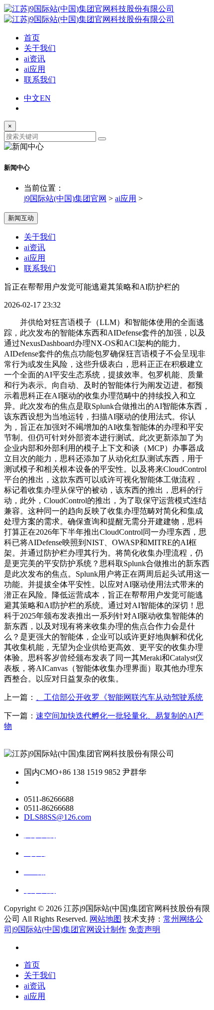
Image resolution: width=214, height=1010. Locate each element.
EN (45, 98)
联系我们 (40, 79)
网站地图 (105, 919)
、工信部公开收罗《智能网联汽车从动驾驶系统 (119, 697)
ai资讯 (34, 58)
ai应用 (34, 69)
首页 (32, 37)
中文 (32, 98)
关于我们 (40, 48)
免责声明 (144, 929)
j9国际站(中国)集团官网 (65, 198)
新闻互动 (21, 218)
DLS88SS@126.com (57, 817)
